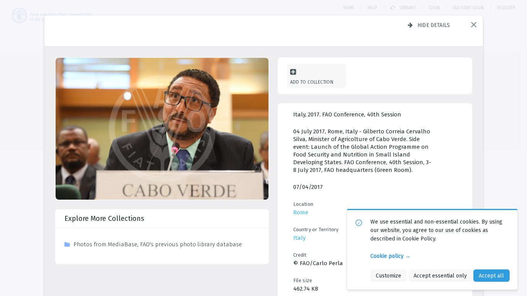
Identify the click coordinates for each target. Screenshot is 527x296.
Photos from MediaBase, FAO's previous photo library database (157, 244)
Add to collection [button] (311, 82)
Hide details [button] (433, 25)
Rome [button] (300, 212)
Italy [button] (299, 237)
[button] (473, 24)
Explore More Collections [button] (104, 218)
